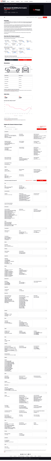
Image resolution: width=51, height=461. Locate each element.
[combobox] (9, 129)
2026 (12, 4)
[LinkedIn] (28, 454)
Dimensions (36, 17)
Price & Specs (14, 4)
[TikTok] (25, 454)
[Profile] (49, 1)
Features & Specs (40, 17)
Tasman (10, 4)
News (8, 1)
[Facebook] (22, 454)
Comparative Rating (31, 17)
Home (5, 4)
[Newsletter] (46, 1)
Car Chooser (26, 1)
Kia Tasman (8, 21)
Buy (21, 1)
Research (12, 1)
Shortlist (17, 1)
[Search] (48, 1)
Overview (27, 17)
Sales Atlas (31, 1)
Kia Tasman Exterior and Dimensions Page (10, 90)
